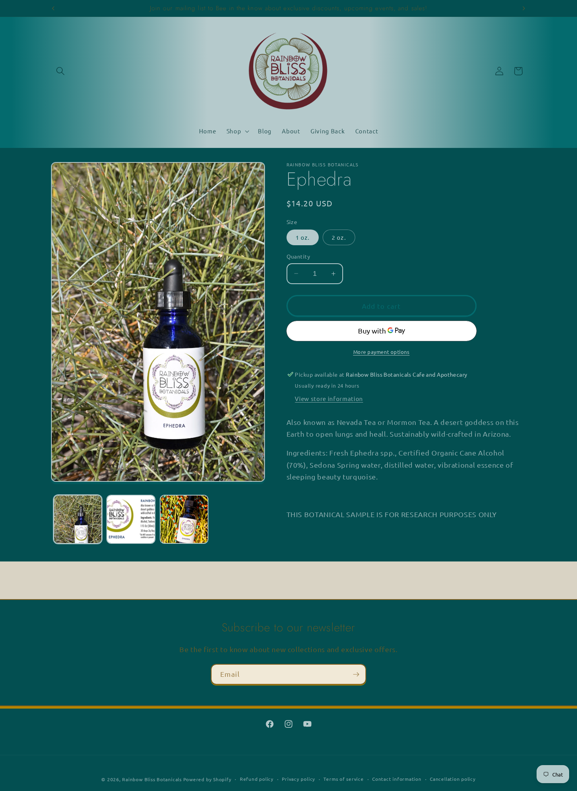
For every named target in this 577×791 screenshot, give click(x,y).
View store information (329, 398)
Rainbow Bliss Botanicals (151, 779)
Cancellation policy (453, 779)
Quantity (298, 256)
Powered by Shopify (207, 779)
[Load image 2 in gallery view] (130, 519)
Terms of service (343, 779)
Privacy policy (298, 779)
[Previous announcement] (53, 8)
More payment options (381, 351)
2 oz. (339, 237)
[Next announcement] (524, 8)
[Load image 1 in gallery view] (77, 519)
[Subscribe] (356, 674)
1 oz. (303, 237)
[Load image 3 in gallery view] (184, 519)
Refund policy (257, 779)
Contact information (397, 779)
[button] (60, 71)
